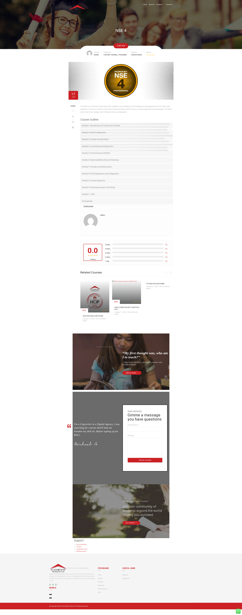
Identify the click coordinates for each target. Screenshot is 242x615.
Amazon (100, 582)
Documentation (81, 544)
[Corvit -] (77, 9)
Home (145, 4)
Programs (159, 4)
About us (125, 575)
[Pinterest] (73, 122)
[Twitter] (73, 116)
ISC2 (99, 592)
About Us (151, 4)
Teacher (96, 52)
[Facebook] (73, 111)
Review (148, 52)
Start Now (121, 46)
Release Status (81, 551)
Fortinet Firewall (111, 55)
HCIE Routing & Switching (93, 316)
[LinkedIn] (73, 127)
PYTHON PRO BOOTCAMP (155, 284)
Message (131, 435)
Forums (78, 547)
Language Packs (81, 549)
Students (134, 52)
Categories (107, 52)
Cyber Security (102, 589)
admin (96, 55)
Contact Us (169, 4)
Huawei (100, 578)
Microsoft (101, 585)
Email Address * (133, 425)
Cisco (100, 575)
